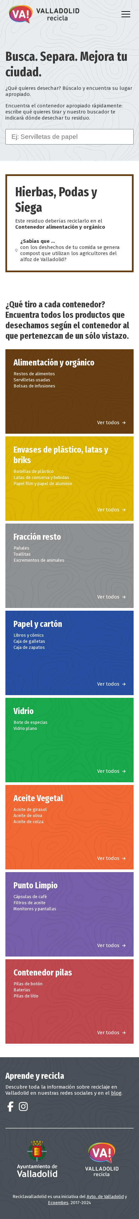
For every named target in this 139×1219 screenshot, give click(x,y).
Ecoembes (58, 1202)
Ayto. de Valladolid (105, 1196)
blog (116, 1093)
